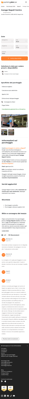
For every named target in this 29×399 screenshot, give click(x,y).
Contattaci (4, 351)
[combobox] (14, 53)
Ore (17, 40)
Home (2, 6)
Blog (2, 370)
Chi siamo (3, 348)
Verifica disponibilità (15, 58)
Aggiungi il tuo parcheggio (8, 354)
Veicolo (4, 51)
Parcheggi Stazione (6, 365)
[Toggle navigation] (26, 2)
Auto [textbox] (3, 53)
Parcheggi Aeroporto (6, 362)
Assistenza (4, 350)
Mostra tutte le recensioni (10, 339)
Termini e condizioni (6, 371)
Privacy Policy (5, 373)
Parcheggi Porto (5, 364)
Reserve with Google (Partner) (9, 356)
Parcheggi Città (10, 6)
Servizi (3, 353)
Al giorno (4, 45)
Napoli (19, 6)
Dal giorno (5, 40)
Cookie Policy (4, 374)
